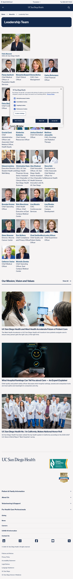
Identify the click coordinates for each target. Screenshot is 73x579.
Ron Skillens (21, 235)
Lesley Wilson (50, 235)
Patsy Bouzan (7, 103)
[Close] (61, 89)
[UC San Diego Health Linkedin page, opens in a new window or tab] (4, 541)
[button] (3, 7)
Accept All (54, 120)
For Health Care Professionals (14, 510)
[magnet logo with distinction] (59, 463)
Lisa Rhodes (49, 204)
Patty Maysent (7, 54)
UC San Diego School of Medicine (11, 575)
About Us (5, 497)
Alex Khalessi (35, 166)
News (4, 520)
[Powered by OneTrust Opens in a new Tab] (16, 126)
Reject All (41, 120)
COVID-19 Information (9, 531)
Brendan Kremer (8, 204)
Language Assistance (8, 567)
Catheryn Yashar (8, 262)
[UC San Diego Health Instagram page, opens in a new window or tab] (20, 541)
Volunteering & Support (11, 503)
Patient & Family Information (13, 491)
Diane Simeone (7, 235)
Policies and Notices (7, 553)
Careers (4, 526)
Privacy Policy (6, 557)
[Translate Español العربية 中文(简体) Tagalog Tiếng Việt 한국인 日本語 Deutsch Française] (37, 2)
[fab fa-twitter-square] (69, 541)
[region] (36, 107)
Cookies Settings (19, 113)
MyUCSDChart (8, 2)
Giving (4, 515)
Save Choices (18, 120)
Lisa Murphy (35, 204)
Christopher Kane (23, 166)
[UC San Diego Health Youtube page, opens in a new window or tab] (53, 541)
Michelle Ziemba (22, 262)
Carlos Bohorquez (51, 75)
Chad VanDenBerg (37, 235)
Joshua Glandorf (36, 132)
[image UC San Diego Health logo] (36, 7)
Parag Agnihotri (8, 75)
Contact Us (6, 536)
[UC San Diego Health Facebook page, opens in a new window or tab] (37, 541)
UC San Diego (6, 571)
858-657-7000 (67, 2)
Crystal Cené (7, 132)
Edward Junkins (8, 166)
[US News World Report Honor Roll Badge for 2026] (65, 477)
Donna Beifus (35, 75)
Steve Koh (48, 166)
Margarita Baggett (23, 75)
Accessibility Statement (8, 560)
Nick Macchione (22, 204)
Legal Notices (6, 564)
